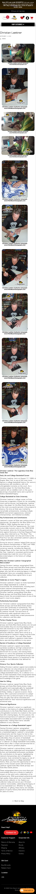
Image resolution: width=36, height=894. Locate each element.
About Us (22, 842)
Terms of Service (7, 851)
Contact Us (11, 832)
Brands (21, 845)
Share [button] (4, 38)
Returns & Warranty (8, 842)
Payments (4, 845)
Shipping (4, 848)
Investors (22, 851)
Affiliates (21, 848)
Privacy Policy (5, 853)
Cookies (21, 853)
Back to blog (19, 801)
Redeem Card (5, 868)
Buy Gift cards (6, 865)
